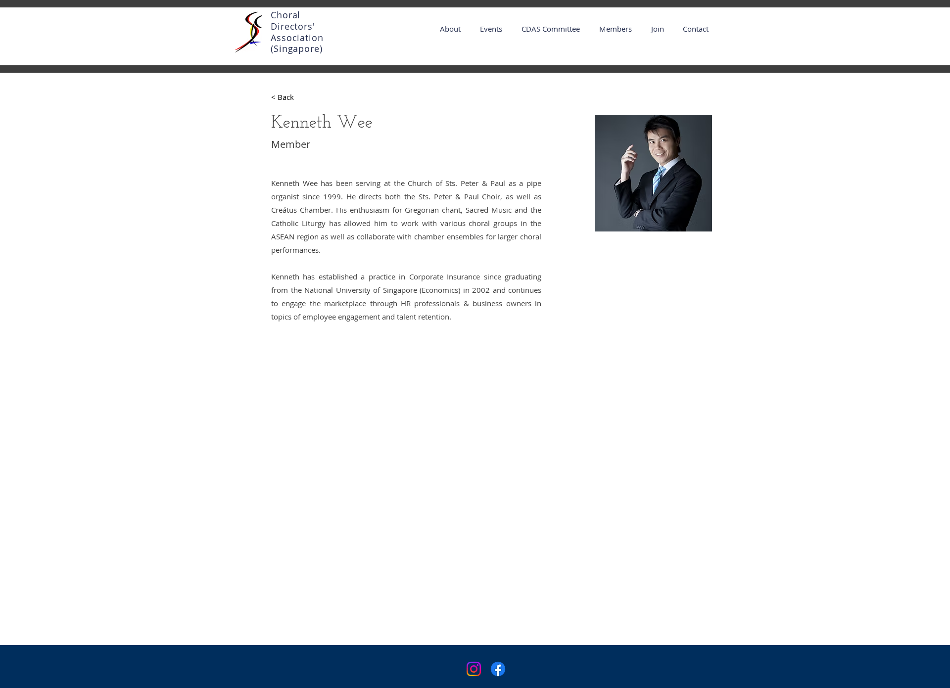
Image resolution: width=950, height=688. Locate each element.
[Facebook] (498, 669)
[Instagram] (473, 669)
